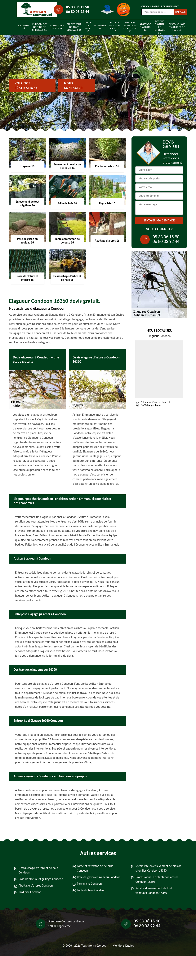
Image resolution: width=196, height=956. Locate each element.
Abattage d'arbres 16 (145, 27)
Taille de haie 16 (88, 27)
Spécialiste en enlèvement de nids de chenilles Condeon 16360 (158, 868)
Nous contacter (73, 86)
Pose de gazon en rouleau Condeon (98, 877)
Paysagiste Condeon (89, 883)
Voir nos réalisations (26, 86)
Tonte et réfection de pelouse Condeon (95, 868)
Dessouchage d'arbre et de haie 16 (177, 27)
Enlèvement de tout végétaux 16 (74, 27)
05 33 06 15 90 (77, 7)
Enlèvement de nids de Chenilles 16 (39, 27)
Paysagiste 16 (100, 27)
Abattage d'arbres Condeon (36, 885)
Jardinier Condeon (30, 892)
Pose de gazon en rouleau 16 (115, 27)
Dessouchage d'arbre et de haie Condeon (38, 870)
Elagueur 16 (23, 27)
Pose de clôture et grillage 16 (159, 27)
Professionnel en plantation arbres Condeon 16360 (157, 879)
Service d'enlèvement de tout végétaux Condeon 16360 (154, 891)
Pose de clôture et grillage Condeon (41, 879)
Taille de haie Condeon (91, 890)
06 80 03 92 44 (77, 12)
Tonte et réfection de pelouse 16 (130, 27)
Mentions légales (123, 945)
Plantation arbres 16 (57, 27)
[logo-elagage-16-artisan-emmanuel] (34, 9)
